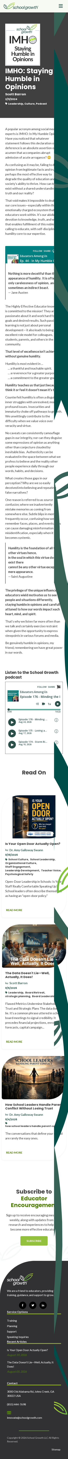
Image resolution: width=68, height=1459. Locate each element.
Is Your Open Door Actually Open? (32, 844)
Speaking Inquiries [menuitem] (18, 1336)
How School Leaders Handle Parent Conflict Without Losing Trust (34, 1106)
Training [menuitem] (12, 1320)
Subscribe (34, 1240)
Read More (14, 910)
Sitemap (56, 1449)
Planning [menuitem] (12, 1326)
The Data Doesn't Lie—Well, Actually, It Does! (27, 975)
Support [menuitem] (12, 1331)
